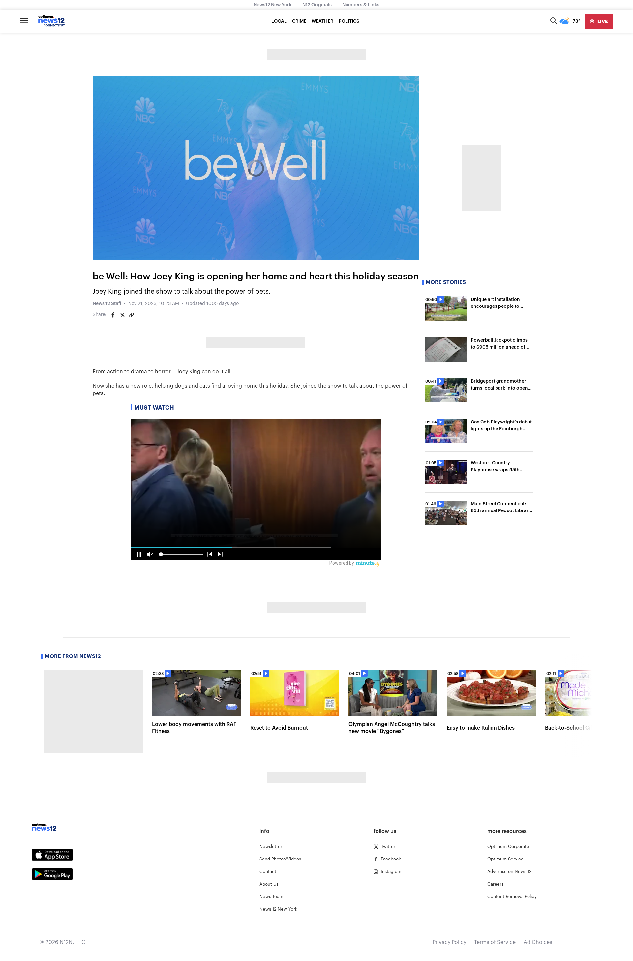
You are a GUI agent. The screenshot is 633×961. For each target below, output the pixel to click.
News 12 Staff (107, 303)
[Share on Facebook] (113, 315)
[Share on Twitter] (122, 315)
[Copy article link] (131, 315)
